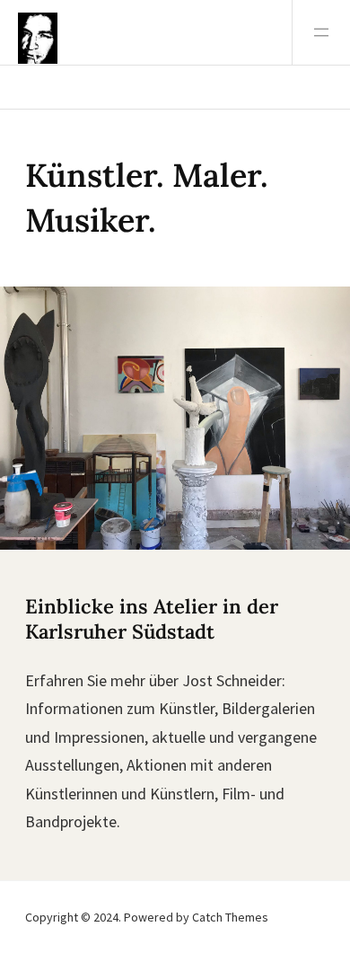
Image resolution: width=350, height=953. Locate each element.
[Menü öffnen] (321, 32)
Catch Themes (230, 917)
